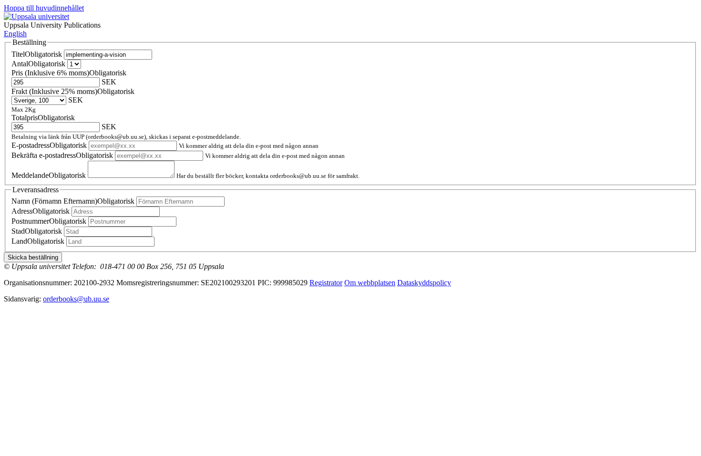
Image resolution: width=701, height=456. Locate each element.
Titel (36, 54)
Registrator (325, 283)
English (15, 34)
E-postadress (49, 145)
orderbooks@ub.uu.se (76, 299)
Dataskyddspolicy (424, 283)
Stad (36, 231)
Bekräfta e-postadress (62, 155)
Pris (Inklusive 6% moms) (68, 73)
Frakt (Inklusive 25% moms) (72, 91)
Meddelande (48, 175)
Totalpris (43, 118)
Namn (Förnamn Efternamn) (72, 201)
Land (37, 241)
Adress (40, 211)
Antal (38, 64)
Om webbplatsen (369, 283)
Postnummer (48, 221)
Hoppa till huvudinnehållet (44, 8)
